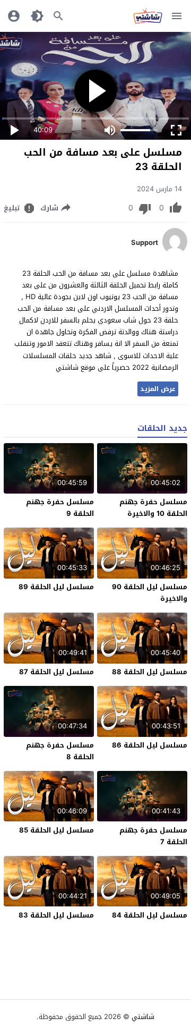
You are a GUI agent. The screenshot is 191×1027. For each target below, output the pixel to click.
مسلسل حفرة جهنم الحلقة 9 (60, 507)
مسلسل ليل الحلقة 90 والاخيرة (149, 592)
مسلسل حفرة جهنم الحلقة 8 (60, 751)
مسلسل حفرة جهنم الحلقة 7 (153, 836)
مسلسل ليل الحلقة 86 (149, 745)
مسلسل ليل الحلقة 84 (149, 915)
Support (144, 242)
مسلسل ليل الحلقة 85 (56, 830)
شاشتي (143, 1016)
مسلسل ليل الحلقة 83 (56, 915)
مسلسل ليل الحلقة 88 (149, 671)
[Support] (174, 252)
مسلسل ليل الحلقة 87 (56, 671)
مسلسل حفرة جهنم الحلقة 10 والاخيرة (153, 507)
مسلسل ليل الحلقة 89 (56, 586)
